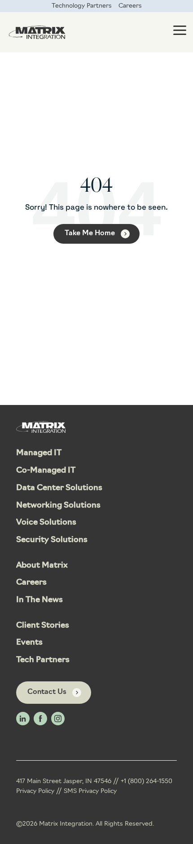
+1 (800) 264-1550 (146, 781)
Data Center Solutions (59, 488)
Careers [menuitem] (130, 6)
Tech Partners (43, 660)
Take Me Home (90, 233)
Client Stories (42, 626)
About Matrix (42, 566)
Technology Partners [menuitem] (82, 6)
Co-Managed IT (45, 471)
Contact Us (46, 692)
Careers (31, 583)
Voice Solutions (46, 523)
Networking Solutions (58, 506)
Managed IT (38, 453)
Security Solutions (52, 540)
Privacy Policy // (40, 791)
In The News (39, 600)
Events (29, 643)
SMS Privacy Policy (90, 791)
